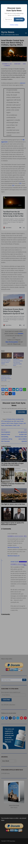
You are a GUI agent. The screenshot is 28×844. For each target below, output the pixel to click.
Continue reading (14, 24)
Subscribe (19, 19)
